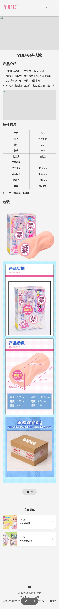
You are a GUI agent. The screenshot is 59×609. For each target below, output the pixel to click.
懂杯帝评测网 (17, 601)
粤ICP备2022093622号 (29, 597)
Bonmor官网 (39, 601)
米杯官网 (48, 601)
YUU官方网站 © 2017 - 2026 (29, 593)
